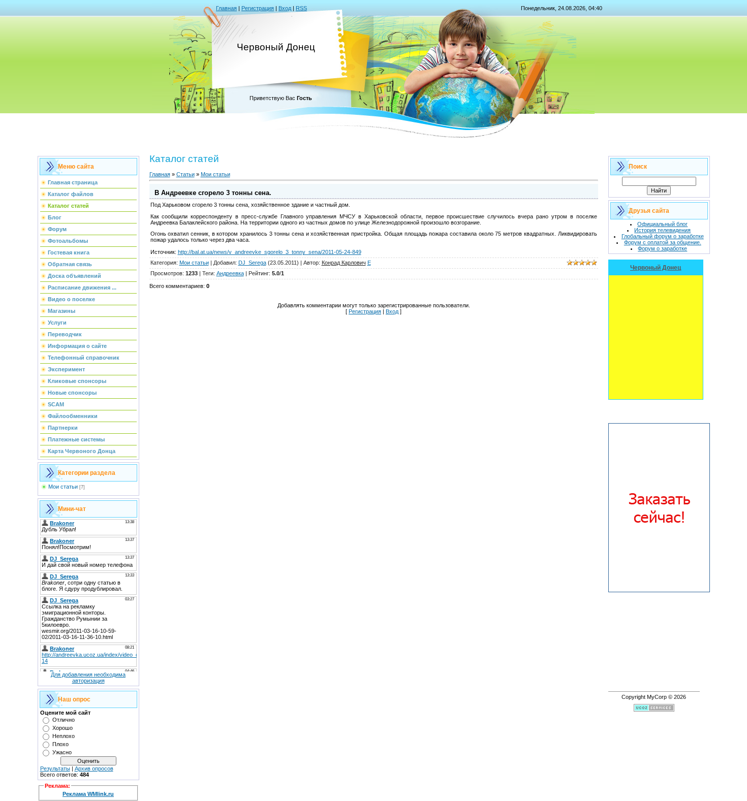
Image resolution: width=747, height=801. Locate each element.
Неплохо (63, 736)
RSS (301, 8)
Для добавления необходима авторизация (88, 677)
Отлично (63, 720)
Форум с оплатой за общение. (662, 242)
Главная (226, 8)
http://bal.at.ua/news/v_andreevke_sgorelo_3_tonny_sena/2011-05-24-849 (269, 252)
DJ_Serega (252, 263)
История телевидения (662, 230)
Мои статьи (63, 487)
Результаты (55, 768)
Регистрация (257, 8)
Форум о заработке (662, 248)
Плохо (60, 744)
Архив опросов (94, 768)
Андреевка (230, 273)
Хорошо (62, 728)
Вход (284, 8)
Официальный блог (662, 224)
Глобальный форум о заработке (662, 236)
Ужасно (62, 752)
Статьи (185, 174)
